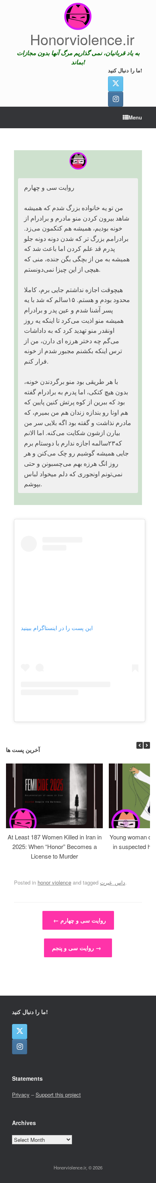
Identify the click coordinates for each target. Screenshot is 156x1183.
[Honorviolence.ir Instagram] (115, 99)
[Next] (147, 745)
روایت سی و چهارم (79, 920)
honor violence (54, 882)
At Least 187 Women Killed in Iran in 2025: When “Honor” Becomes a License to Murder (55, 846)
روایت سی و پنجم (76, 948)
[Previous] (139, 745)
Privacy (21, 1094)
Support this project (58, 1094)
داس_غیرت (112, 882)
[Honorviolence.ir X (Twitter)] (115, 83)
